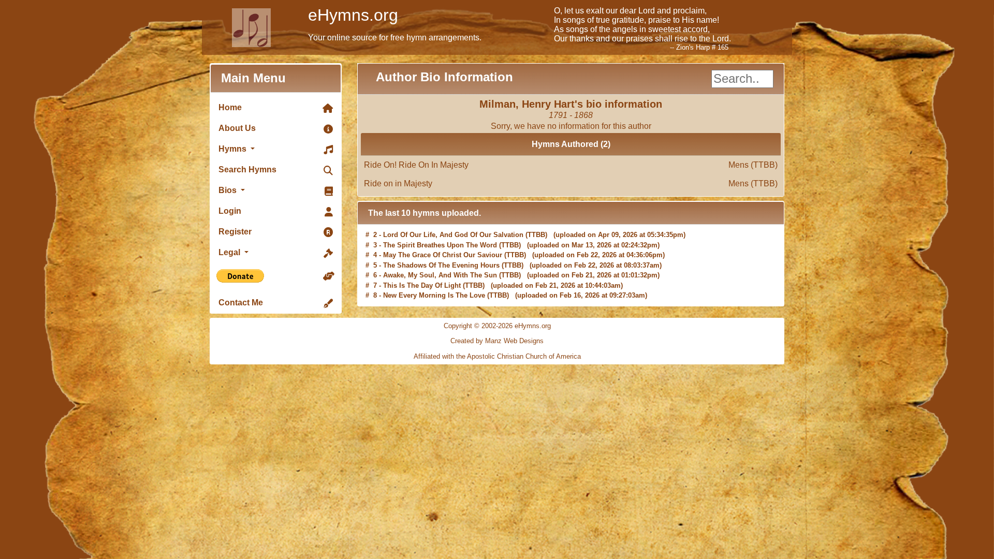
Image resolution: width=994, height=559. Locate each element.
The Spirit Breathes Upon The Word (440, 235)
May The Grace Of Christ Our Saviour (442, 245)
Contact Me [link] (240, 302)
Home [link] (230, 107)
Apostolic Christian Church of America (524, 356)
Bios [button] (228, 190)
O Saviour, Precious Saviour (428, 295)
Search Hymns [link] (247, 169)
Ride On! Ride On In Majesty (571, 164)
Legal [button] (230, 252)
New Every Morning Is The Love (434, 285)
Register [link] (235, 231)
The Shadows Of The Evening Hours (441, 255)
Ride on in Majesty (571, 183)
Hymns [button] (233, 148)
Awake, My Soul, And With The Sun (440, 265)
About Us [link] (237, 128)
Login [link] (229, 211)
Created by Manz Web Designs (497, 341)
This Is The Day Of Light (422, 275)
